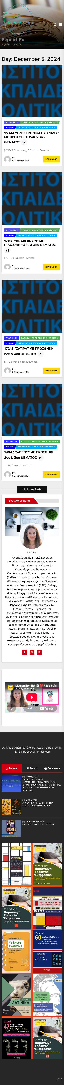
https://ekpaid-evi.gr (49, 747)
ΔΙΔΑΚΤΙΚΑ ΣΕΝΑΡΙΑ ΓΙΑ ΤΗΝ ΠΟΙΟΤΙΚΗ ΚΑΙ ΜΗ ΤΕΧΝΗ (37, 804)
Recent (33, 768)
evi (13, 157)
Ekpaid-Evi (14, 40)
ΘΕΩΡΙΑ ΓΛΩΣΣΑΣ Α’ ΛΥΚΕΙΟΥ (38, 824)
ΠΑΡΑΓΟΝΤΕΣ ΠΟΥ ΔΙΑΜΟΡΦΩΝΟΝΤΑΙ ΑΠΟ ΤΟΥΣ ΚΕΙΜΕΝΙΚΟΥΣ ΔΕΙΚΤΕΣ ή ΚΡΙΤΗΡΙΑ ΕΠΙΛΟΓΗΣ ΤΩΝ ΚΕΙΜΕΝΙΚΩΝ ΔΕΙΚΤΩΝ (41, 785)
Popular (13, 768)
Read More (51, 159)
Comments (53, 768)
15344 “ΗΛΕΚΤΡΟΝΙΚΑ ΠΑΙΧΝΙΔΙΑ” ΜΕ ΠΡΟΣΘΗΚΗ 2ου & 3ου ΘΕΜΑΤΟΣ (31, 137)
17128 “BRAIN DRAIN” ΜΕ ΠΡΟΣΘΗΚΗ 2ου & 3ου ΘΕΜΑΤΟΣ (30, 243)
